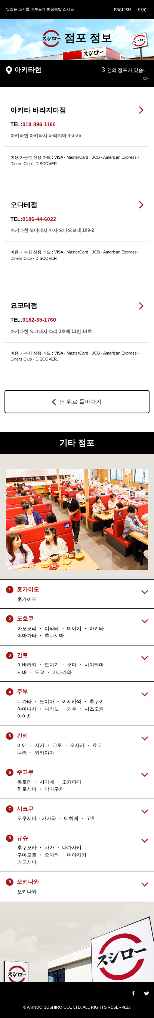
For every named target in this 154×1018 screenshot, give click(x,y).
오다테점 (23, 205)
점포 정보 (88, 37)
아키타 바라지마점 (38, 110)
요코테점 (23, 305)
